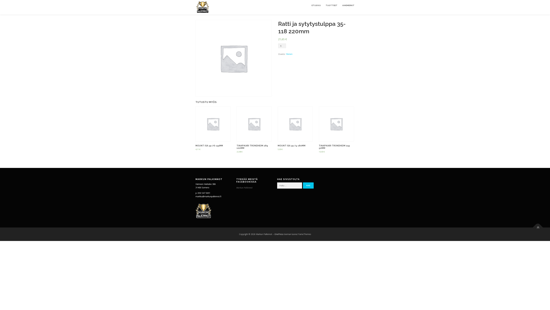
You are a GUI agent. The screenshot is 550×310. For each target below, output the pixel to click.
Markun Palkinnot (244, 187)
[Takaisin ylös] (538, 227)
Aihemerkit (348, 5)
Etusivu (316, 5)
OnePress (278, 234)
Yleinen (289, 54)
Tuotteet (331, 5)
